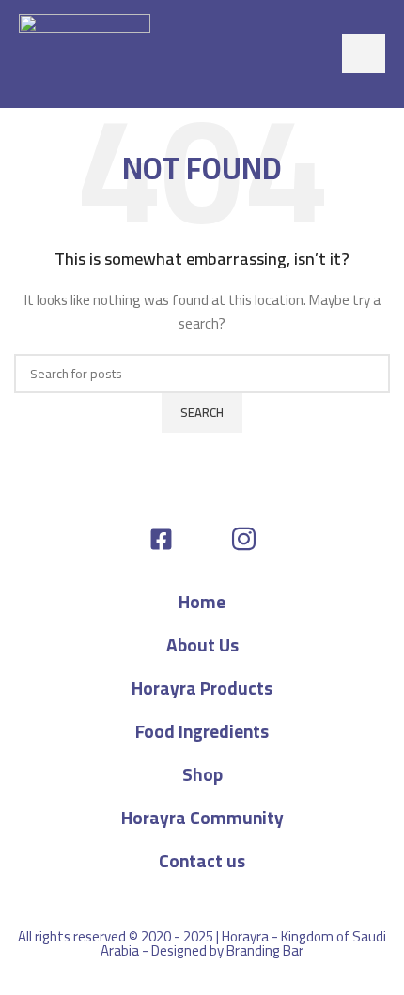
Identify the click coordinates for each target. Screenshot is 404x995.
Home (202, 602)
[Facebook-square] (161, 539)
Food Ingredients (202, 731)
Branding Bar (264, 950)
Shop (202, 774)
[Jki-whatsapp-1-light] (202, 539)
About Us (202, 645)
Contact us (202, 861)
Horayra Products (202, 688)
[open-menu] (363, 53)
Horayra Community (202, 817)
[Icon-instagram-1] (243, 539)
